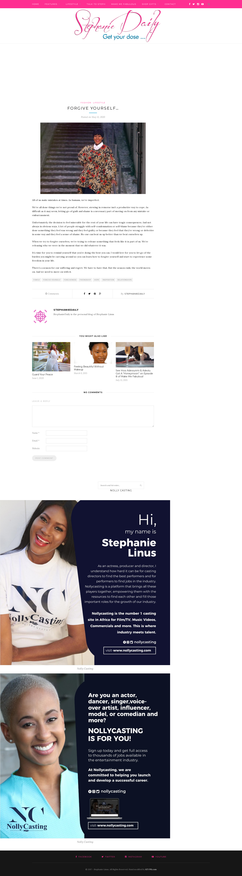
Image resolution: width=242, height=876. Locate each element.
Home (35, 4)
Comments (52, 293)
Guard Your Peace (42, 374)
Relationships (125, 280)
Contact (170, 4)
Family (36, 280)
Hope (96, 280)
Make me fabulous (123, 4)
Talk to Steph (96, 4)
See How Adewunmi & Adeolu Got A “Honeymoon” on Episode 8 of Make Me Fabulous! (134, 373)
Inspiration (108, 280)
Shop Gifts (149, 4)
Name (35, 433)
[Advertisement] (121, 76)
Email (35, 440)
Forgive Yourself (52, 280)
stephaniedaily (134, 293)
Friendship (85, 280)
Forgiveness (70, 280)
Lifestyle (72, 4)
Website (36, 448)
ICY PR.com (151, 869)
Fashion (86, 103)
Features (51, 4)
